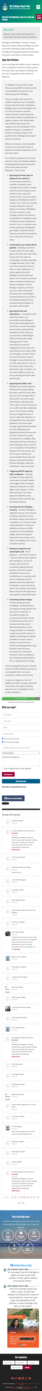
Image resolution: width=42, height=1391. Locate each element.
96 (15, 1197)
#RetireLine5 (16, 850)
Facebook (15, 833)
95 (12, 1197)
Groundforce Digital (29, 1387)
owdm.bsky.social (22, 1265)
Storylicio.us (15, 1388)
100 (27, 1197)
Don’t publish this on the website (17, 768)
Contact (21, 1385)
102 (35, 1197)
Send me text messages (11, 742)
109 (19, 1203)
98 (21, 1197)
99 (24, 1197)
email (13, 1387)
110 (23, 1203)
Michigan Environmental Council (24, 1384)
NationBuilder (26, 1388)
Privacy (37, 1384)
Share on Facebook (14, 798)
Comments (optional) (10, 757)
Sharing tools (21, 781)
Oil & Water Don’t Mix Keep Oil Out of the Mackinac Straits (16, 6)
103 (38, 1197)
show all (17, 949)
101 (31, 1197)
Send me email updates (11, 739)
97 (18, 1197)
